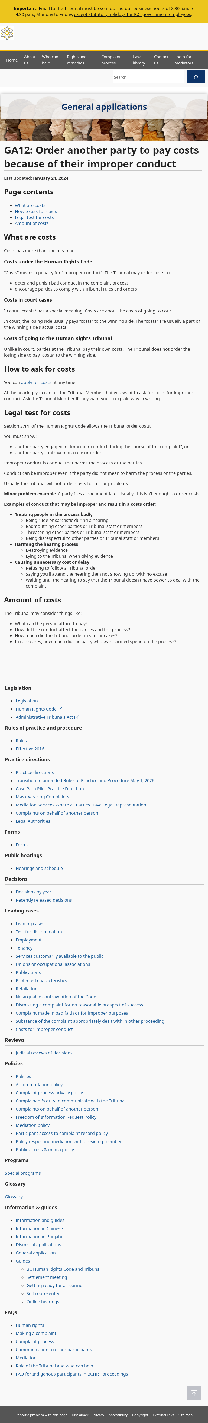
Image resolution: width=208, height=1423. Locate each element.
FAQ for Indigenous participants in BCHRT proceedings (72, 1374)
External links (163, 1414)
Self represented (44, 1293)
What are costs (30, 205)
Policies (23, 1076)
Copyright (140, 1414)
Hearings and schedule (39, 868)
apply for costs (36, 382)
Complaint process (35, 1341)
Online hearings (43, 1302)
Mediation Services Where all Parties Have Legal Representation (81, 805)
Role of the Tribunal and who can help (54, 1366)
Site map (185, 1414)
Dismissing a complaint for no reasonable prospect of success (79, 1005)
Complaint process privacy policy (49, 1093)
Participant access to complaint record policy (62, 1133)
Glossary (14, 1197)
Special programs (23, 1173)
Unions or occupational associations (53, 964)
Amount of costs (32, 223)
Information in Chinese (39, 1228)
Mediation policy (33, 1125)
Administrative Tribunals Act (44, 717)
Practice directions (35, 772)
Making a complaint (36, 1333)
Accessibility (118, 1414)
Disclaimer (80, 1414)
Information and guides (40, 1220)
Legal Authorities (33, 821)
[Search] (196, 76)
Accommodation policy (39, 1085)
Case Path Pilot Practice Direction (50, 789)
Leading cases (30, 924)
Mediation (26, 1358)
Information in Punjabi (39, 1237)
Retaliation (27, 989)
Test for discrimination (39, 932)
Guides (23, 1261)
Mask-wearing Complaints (42, 797)
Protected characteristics (41, 980)
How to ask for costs (36, 211)
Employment (29, 940)
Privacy (98, 1414)
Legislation (27, 701)
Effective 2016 (30, 749)
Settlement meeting (47, 1277)
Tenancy (24, 948)
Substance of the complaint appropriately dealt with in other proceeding (90, 1021)
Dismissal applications (38, 1245)
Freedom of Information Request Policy (56, 1117)
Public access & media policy (45, 1150)
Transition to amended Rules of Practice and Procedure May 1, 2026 (85, 780)
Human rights (30, 1325)
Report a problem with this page (41, 1414)
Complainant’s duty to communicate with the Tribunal (71, 1101)
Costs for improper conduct (44, 1029)
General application (36, 1253)
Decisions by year (33, 892)
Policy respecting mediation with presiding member (69, 1141)
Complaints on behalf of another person (57, 813)
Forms (22, 845)
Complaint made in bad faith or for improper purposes (72, 1013)
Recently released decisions (44, 900)
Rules (21, 741)
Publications (28, 972)
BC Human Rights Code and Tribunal (64, 1269)
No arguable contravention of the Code (56, 997)
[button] (194, 1393)
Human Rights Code (36, 709)
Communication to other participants (54, 1350)
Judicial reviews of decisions (44, 1053)
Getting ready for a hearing (55, 1285)
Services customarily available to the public (59, 956)
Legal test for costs (34, 217)
